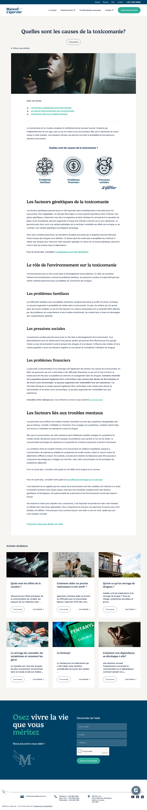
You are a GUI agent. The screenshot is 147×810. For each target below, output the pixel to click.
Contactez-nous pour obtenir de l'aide (45, 524)
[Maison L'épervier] (14, 10)
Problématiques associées (90, 10)
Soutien (108, 10)
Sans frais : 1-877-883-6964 (69, 798)
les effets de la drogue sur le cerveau (85, 479)
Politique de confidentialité (43, 806)
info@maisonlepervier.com (36, 796)
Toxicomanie (73, 42)
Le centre (52, 10)
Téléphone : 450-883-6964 (69, 796)
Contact (120, 2)
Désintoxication (67, 10)
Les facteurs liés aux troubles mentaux (49, 114)
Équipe (97, 2)
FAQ (112, 2)
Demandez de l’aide (129, 10)
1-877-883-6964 (133, 2)
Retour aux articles (21, 48)
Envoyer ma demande (88, 761)
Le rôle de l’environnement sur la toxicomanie (52, 111)
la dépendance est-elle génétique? (71, 252)
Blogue (105, 2)
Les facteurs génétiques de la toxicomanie (51, 108)
